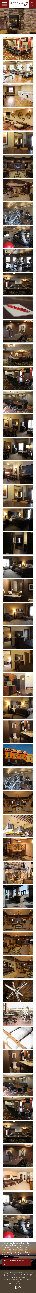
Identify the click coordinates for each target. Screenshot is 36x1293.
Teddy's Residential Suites (17, 3)
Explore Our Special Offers (15, 1262)
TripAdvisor (19, 1287)
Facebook (16, 1287)
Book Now (32, 4)
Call (26, 4)
